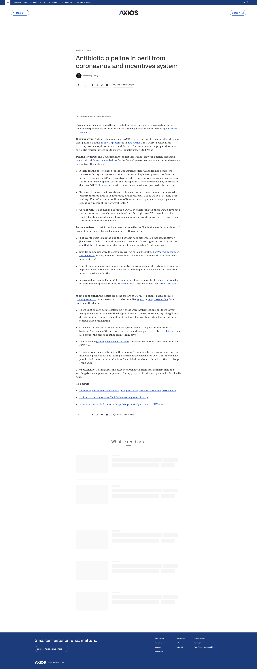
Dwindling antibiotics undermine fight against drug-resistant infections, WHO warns (127, 391)
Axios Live (67, 2)
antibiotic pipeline (111, 143)
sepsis (140, 299)
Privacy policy (199, 638)
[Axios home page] (7, 2)
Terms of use (198, 643)
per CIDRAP (127, 284)
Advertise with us (161, 643)
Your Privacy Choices (202, 647)
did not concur (106, 185)
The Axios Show (83, 2)
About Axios (159, 638)
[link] (78, 85)
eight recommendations (103, 160)
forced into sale (167, 284)
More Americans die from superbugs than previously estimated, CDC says (121, 404)
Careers (158, 647)
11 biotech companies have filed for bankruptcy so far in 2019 (113, 397)
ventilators (166, 331)
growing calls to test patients (112, 342)
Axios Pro (54, 2)
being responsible (158, 299)
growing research (86, 299)
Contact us (159, 651)
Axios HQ (180, 647)
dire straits (133, 143)
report (79, 160)
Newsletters (20, 2)
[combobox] (38, 2)
